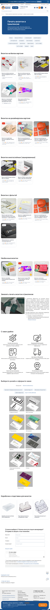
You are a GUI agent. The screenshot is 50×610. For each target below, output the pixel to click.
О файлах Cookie (5, 599)
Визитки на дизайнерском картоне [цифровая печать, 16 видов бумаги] (25, 139)
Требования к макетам (23, 595)
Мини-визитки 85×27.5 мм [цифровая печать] (24, 99)
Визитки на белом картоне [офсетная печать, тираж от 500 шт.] (24, 74)
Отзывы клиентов (22, 602)
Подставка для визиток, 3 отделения (40, 516)
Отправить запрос (25, 566)
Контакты (20, 591)
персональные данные (21, 604)
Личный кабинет (21, 592)
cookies (9, 604)
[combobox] (28, 385)
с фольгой (37, 40)
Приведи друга (21, 600)
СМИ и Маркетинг (19, 392)
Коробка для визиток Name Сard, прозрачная (8, 516)
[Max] (35, 8)
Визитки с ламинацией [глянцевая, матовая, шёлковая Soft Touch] (7, 100)
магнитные (22, 43)
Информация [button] (27, 4)
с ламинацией (28, 38)
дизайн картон (37, 38)
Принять (43, 605)
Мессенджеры (35, 592)
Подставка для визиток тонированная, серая (23, 516)
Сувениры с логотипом (14, 4)
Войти (48, 4)
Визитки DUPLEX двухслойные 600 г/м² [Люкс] (41, 74)
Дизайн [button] (22, 4)
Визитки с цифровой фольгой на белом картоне (24, 215)
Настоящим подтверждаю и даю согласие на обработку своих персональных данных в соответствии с (23, 561)
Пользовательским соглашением (31, 563)
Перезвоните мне (42, 592)
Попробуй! (20, 597)
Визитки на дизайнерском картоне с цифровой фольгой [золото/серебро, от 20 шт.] (41, 139)
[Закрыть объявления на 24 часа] (48, 2)
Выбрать (17, 404)
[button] (25, 1)
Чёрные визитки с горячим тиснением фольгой (8, 240)
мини (32, 46)
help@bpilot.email (5, 575)
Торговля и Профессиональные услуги (13, 390)
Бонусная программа (23, 599)
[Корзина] (45, 8)
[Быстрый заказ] (39, 8)
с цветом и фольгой (13, 43)
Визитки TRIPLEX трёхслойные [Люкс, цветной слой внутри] (25, 178)
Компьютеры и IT (28, 390)
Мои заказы (43, 4)
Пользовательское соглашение (8, 597)
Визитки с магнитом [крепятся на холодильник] (40, 278)
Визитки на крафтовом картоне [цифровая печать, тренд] (8, 139)
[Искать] (47, 11)
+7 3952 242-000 (24, 6)
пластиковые (29, 40)
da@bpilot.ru (22, 8)
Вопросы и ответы (22, 594)
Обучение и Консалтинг (40, 390)
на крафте (21, 40)
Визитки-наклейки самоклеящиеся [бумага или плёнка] (8, 279)
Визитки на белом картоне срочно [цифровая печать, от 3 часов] (9, 74)
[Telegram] (37, 8)
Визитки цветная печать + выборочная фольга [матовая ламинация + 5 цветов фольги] (8, 216)
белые (11, 38)
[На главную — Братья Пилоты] (6, 7)
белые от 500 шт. (18, 38)
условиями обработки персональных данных (27, 561)
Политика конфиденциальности (8, 595)
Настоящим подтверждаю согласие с (22, 563)
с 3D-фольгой (14, 40)
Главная (2, 14)
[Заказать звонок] (42, 8)
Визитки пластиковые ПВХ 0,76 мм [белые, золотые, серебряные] (24, 279)
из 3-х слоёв (19, 46)
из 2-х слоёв (38, 43)
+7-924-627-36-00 (5, 581)
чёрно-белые (30, 43)
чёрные (26, 46)
